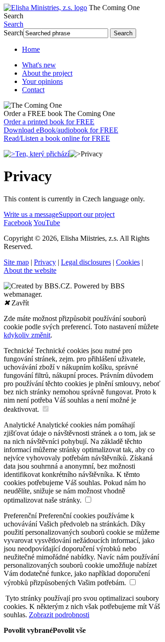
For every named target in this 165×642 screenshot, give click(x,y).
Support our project (87, 214)
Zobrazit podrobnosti (59, 615)
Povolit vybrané (28, 630)
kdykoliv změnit (27, 335)
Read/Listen (57, 138)
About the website (30, 270)
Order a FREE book (59, 113)
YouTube (46, 223)
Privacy (45, 262)
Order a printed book (49, 122)
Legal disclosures (86, 262)
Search (13, 16)
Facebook (18, 223)
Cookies (128, 262)
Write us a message (31, 214)
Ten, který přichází (42, 154)
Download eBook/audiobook (61, 130)
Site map (16, 262)
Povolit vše (69, 630)
